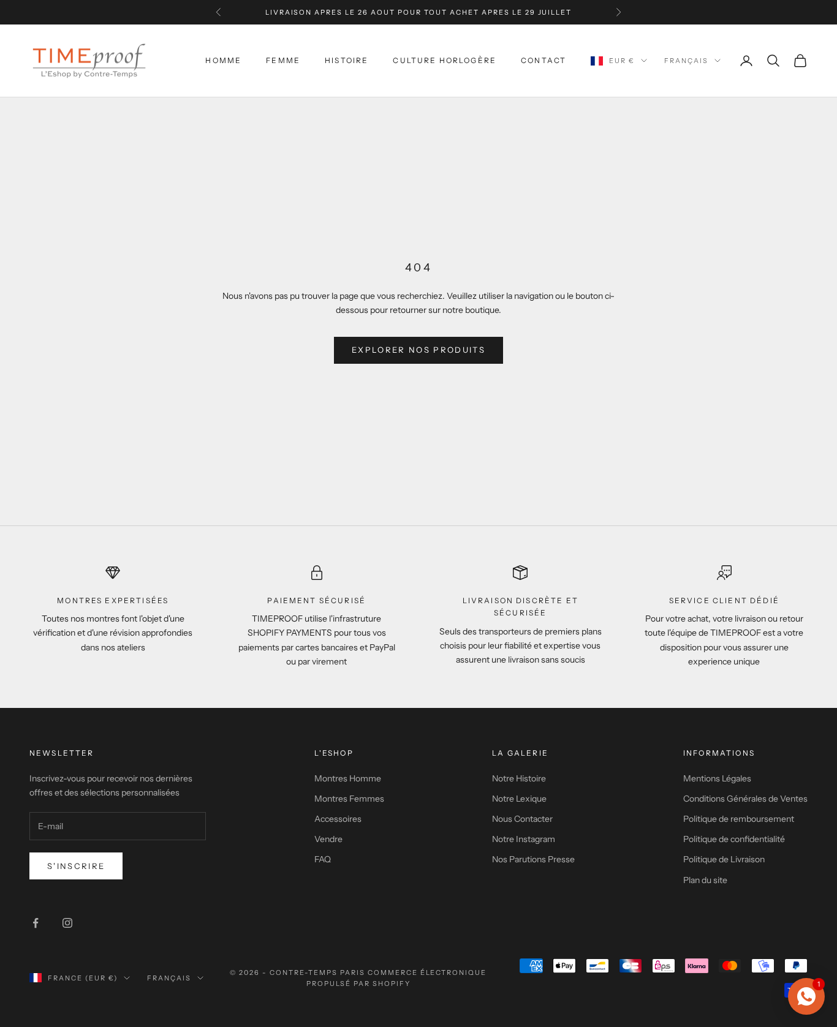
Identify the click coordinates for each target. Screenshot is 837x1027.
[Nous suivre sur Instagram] (67, 923)
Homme (223, 60)
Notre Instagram (523, 839)
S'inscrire (76, 866)
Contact (543, 60)
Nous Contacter (522, 818)
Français (686, 60)
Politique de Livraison (724, 859)
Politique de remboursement (738, 818)
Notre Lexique (519, 798)
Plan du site (705, 880)
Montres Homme (347, 778)
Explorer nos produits (418, 350)
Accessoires (338, 818)
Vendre (328, 839)
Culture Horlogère (444, 60)
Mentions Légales (717, 778)
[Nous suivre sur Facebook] (35, 923)
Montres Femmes (349, 798)
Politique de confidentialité (734, 839)
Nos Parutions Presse (533, 859)
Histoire (346, 60)
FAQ (322, 859)
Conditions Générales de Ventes (745, 798)
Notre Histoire (519, 778)
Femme (283, 60)
